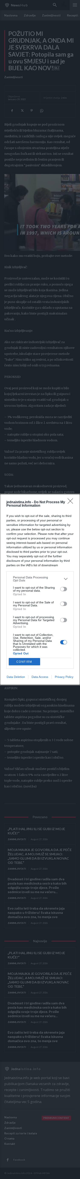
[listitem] (40, 579)
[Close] (72, 502)
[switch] (63, 589)
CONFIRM (24, 661)
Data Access (40, 677)
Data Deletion (16, 677)
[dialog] (40, 589)
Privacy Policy (64, 677)
